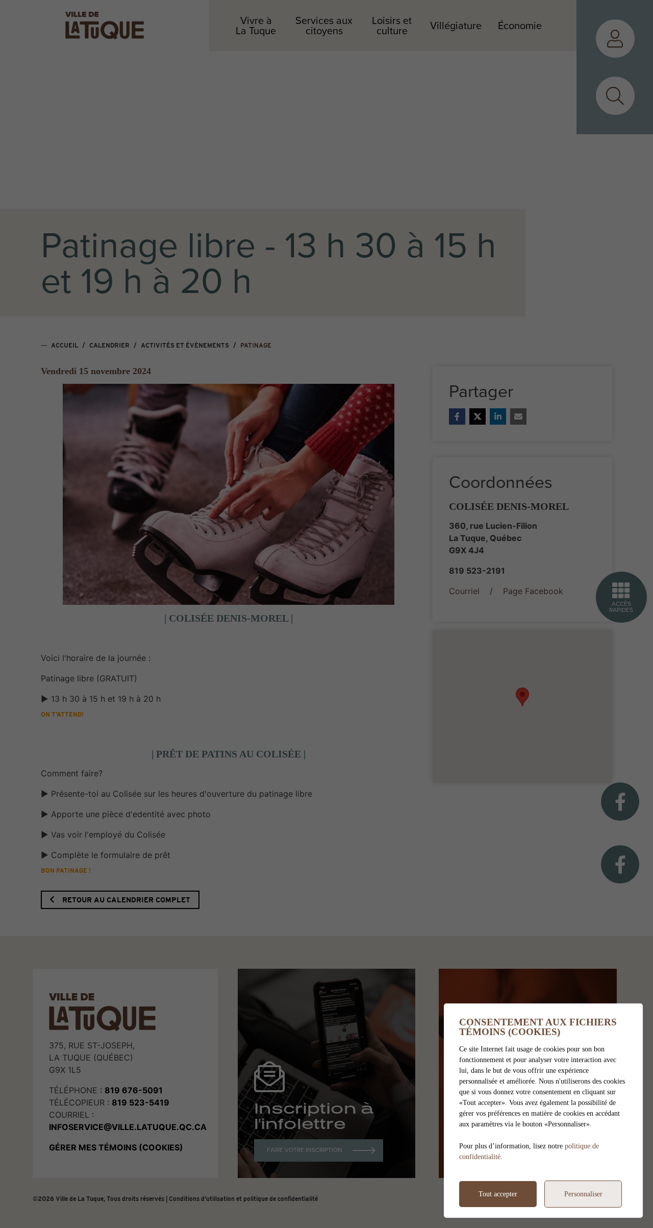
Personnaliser (583, 1194)
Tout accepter (498, 1194)
